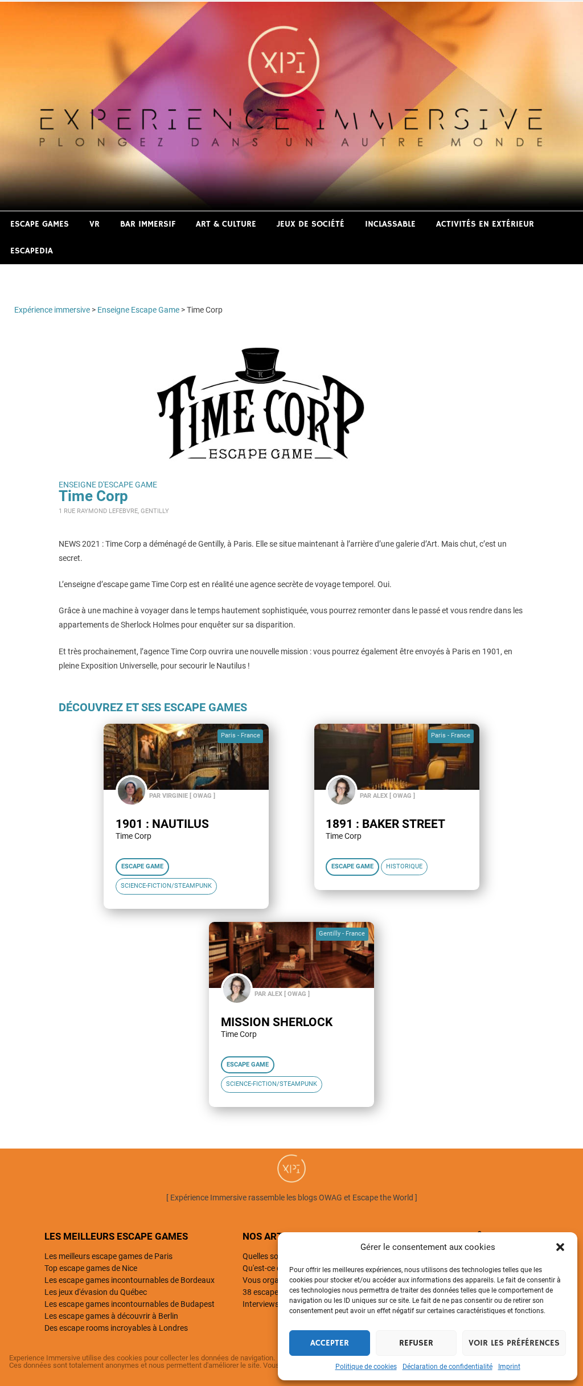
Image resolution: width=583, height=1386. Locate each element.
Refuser (416, 1343)
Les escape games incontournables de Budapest (129, 1304)
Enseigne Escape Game (138, 309)
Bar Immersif (147, 224)
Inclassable (390, 224)
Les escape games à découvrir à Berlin (111, 1316)
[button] (560, 1247)
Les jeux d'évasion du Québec (95, 1292)
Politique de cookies (366, 1367)
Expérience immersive (52, 309)
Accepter (329, 1343)
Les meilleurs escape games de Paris (108, 1256)
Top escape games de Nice (90, 1268)
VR (94, 224)
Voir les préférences (514, 1343)
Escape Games (39, 224)
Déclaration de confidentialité (447, 1367)
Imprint (509, 1367)
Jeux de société (310, 224)
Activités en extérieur (485, 224)
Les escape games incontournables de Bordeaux (129, 1280)
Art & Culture (226, 224)
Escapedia (31, 250)
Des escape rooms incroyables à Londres (116, 1327)
